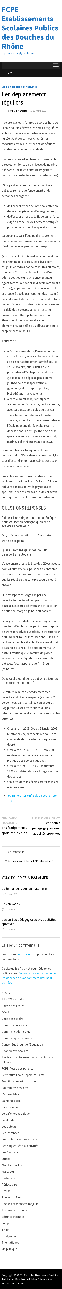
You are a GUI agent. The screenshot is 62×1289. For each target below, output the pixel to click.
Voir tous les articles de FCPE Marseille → (29, 861)
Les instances (10, 1133)
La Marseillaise (11, 1101)
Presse (6, 1191)
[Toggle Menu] (56, 65)
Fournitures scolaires (15, 1088)
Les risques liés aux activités (19, 86)
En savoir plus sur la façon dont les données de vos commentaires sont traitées (30, 978)
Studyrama (9, 1236)
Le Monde (8, 1120)
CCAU (5, 1012)
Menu (11, 73)
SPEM (5, 1230)
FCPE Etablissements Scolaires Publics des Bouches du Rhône (30, 28)
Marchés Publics (12, 1165)
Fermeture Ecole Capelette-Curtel (23, 1075)
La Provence (10, 1107)
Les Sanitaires (11, 1152)
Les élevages (11, 904)
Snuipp (6, 1223)
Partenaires (9, 1178)
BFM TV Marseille (13, 999)
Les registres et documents (19, 1139)
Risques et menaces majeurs (20, 1204)
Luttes (6, 1159)
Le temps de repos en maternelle (24, 889)
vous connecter (27, 954)
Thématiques (10, 1242)
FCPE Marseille (19, 110)
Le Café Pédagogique (16, 1114)
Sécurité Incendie (13, 1217)
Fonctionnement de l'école (19, 1081)
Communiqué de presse (17, 1038)
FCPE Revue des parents (17, 1068)
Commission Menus (14, 1025)
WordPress (8, 1283)
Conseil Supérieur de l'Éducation (22, 1044)
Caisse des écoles (13, 1006)
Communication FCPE (16, 1031)
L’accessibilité (10, 1094)
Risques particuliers (14, 1210)
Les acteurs (9, 1126)
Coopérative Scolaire (15, 1051)
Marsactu (8, 1172)
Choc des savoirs (12, 1019)
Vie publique (9, 1249)
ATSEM (6, 993)
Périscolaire (9, 1184)
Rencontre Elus (11, 1197)
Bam (21, 1283)
